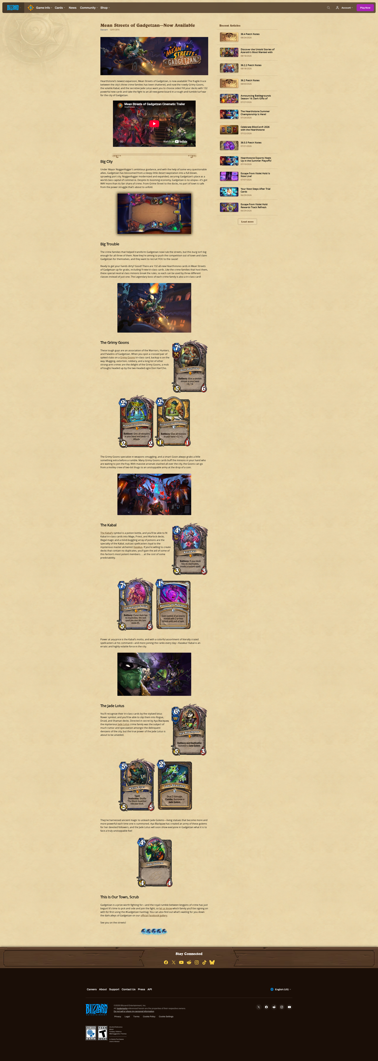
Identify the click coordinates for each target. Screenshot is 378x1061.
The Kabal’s (106, 533)
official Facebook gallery (154, 915)
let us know (165, 908)
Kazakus (137, 547)
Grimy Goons (127, 357)
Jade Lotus (123, 724)
